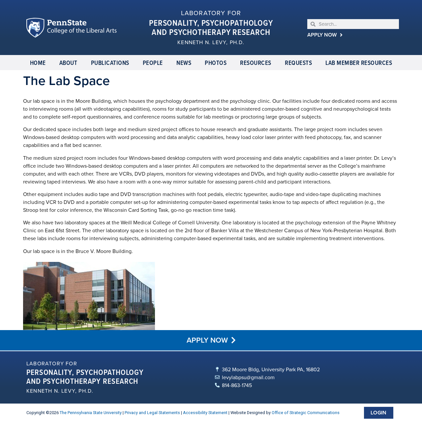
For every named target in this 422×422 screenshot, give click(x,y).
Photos (215, 62)
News (183, 62)
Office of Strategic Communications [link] (306, 412)
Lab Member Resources (358, 62)
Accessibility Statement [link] (205, 412)
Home (38, 62)
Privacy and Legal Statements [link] (152, 412)
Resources (255, 62)
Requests (298, 62)
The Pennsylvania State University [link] (91, 412)
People (153, 62)
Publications (110, 62)
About (68, 62)
